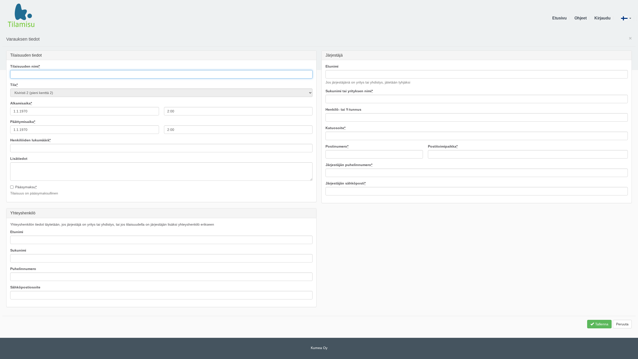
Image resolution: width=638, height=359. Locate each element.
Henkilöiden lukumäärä (30, 140)
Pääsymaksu (26, 187)
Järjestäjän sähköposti (345, 183)
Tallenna (601, 324)
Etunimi (331, 66)
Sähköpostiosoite (25, 287)
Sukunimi (18, 250)
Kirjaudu (602, 18)
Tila (14, 85)
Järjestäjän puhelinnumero (348, 165)
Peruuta (622, 324)
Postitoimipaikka (443, 146)
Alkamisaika (21, 103)
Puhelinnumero (23, 269)
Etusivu (559, 18)
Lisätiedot (18, 159)
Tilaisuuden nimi (25, 66)
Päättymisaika (22, 122)
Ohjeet (580, 18)
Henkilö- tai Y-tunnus (343, 109)
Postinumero (336, 146)
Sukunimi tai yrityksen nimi (349, 91)
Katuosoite (335, 128)
